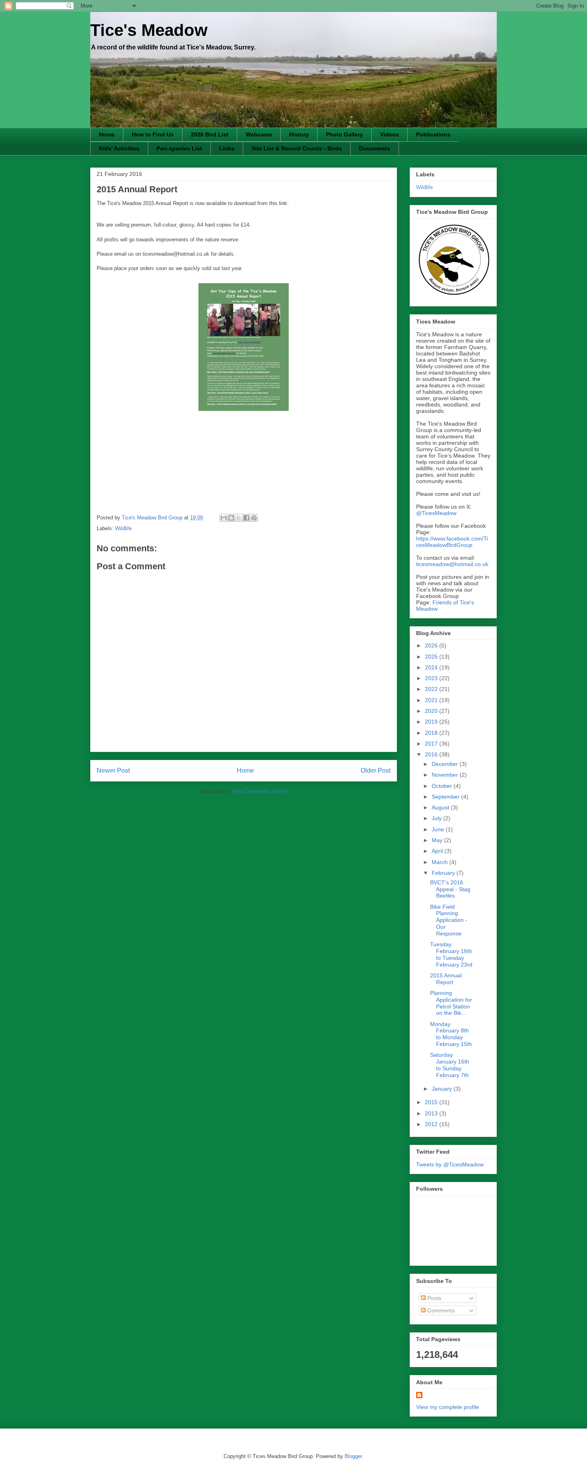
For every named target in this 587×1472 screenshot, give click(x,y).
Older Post (376, 770)
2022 (432, 689)
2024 (432, 667)
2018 (432, 733)
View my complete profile (447, 1407)
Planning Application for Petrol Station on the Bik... (451, 1003)
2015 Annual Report (446, 978)
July (437, 818)
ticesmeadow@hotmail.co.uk (452, 564)
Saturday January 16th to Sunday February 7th (449, 1065)
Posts (433, 1298)
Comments (440, 1310)
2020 (432, 711)
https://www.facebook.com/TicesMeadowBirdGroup (452, 541)
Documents (374, 148)
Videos (389, 134)
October (443, 786)
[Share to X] (239, 518)
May (438, 840)
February (444, 873)
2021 (432, 700)
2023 (432, 678)
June (439, 829)
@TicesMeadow (436, 513)
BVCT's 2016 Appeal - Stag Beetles (450, 889)
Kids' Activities (119, 148)
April (438, 851)
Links (226, 148)
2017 (432, 743)
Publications (433, 134)
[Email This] (224, 518)
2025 (432, 656)
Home (107, 134)
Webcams (259, 134)
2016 (432, 754)
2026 (432, 645)
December (446, 764)
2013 (432, 1113)
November (446, 775)
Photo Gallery (344, 134)
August (441, 807)
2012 (432, 1124)
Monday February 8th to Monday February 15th (451, 1034)
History (299, 134)
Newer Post (113, 770)
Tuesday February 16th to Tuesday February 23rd (451, 954)
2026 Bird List (209, 134)
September (446, 796)
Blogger (353, 1456)
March (440, 862)
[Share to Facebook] (246, 518)
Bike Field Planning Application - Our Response (448, 920)
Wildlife (123, 528)
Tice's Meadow (149, 30)
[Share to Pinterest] (254, 518)
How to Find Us (153, 134)
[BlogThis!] (231, 518)
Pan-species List (179, 148)
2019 (432, 721)
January (443, 1088)
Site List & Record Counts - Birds (297, 148)
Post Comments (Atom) (259, 791)
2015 (432, 1102)
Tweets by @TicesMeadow (450, 1164)
